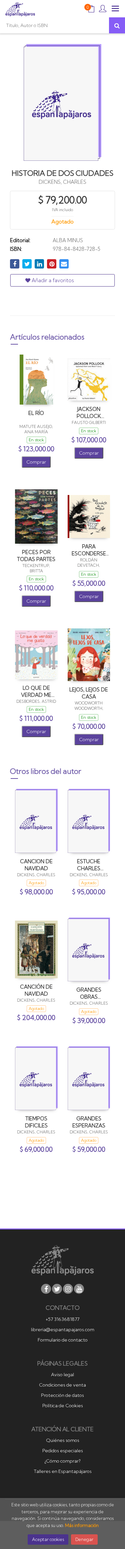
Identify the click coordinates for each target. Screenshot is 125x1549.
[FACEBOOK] (46, 1289)
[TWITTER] (57, 1289)
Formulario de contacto (63, 1340)
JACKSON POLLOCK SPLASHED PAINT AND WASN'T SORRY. (88, 412)
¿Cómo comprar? (62, 1461)
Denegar (84, 1539)
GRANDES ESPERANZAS (88, 1121)
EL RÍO (36, 413)
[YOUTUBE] (79, 1289)
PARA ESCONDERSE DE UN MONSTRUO (89, 549)
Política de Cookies (62, 1406)
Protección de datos (62, 1395)
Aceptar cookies (48, 1539)
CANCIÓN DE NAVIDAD (36, 990)
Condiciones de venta (62, 1385)
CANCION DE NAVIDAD (36, 864)
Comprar (36, 462)
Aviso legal (62, 1375)
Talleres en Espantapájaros (63, 1471)
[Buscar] (117, 25)
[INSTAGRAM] (68, 1289)
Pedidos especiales (62, 1451)
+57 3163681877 (62, 1319)
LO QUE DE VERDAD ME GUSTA (36, 691)
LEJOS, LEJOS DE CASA (88, 692)
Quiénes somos (62, 1440)
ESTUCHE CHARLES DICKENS (88, 864)
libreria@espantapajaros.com (62, 1330)
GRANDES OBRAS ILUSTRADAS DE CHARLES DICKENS (88, 993)
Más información (82, 1525)
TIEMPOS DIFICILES (36, 1121)
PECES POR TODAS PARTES (36, 555)
